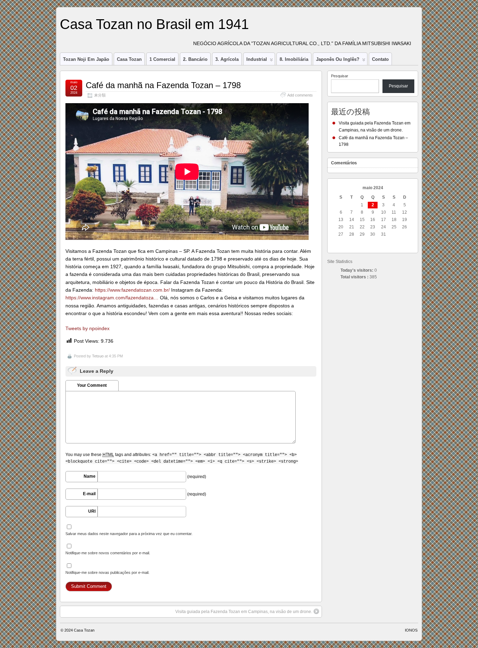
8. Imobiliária (294, 59)
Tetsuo (98, 356)
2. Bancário (195, 59)
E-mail (89, 493)
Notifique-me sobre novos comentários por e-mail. (107, 553)
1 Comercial (162, 59)
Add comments (300, 95)
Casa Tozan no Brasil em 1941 (154, 24)
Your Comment (92, 385)
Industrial (256, 59)
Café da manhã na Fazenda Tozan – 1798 (163, 85)
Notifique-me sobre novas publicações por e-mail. (107, 572)
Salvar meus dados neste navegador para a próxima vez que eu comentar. (128, 534)
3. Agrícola (227, 59)
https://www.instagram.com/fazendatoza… (112, 297)
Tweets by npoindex (87, 328)
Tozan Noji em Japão (86, 59)
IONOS (411, 630)
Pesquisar (339, 76)
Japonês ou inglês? (337, 59)
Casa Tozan (129, 59)
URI (92, 511)
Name (90, 476)
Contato (380, 59)
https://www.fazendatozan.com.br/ (132, 290)
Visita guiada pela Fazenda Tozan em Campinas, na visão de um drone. (243, 611)
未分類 (100, 95)
